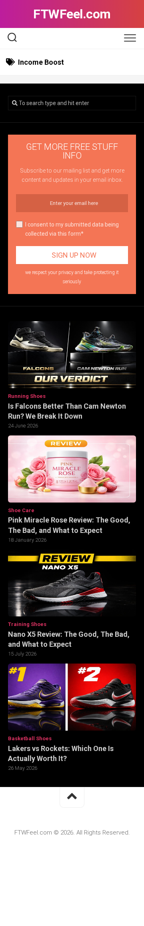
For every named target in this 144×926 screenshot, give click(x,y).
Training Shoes (27, 624)
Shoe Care (21, 510)
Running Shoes (27, 396)
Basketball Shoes (30, 738)
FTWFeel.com (72, 14)
